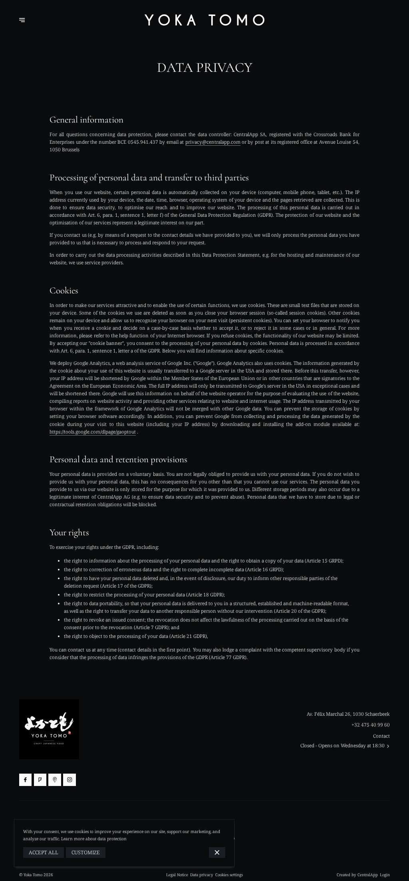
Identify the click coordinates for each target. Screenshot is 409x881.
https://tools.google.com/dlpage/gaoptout (93, 431)
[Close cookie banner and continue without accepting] (217, 852)
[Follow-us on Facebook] (25, 780)
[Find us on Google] (54, 780)
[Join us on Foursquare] (40, 780)
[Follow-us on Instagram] (69, 780)
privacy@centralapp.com (212, 142)
